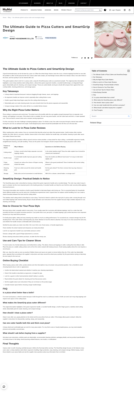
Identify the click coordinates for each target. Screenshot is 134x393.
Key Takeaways (97, 77)
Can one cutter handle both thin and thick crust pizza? (109, 105)
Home (4, 17)
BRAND (56, 10)
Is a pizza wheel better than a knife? (104, 97)
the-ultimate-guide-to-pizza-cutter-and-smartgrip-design (28, 17)
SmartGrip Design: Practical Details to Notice (106, 84)
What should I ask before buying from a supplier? (108, 107)
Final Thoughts (98, 110)
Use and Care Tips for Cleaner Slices (103, 90)
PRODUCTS (24, 10)
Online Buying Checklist (100, 92)
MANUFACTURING (36, 10)
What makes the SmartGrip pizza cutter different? (108, 100)
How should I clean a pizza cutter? (104, 102)
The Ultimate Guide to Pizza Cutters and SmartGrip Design (110, 74)
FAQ (94, 95)
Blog (9, 17)
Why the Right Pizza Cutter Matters (103, 79)
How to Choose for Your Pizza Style (103, 87)
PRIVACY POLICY (66, 10)
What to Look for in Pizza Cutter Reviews (105, 82)
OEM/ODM (48, 10)
